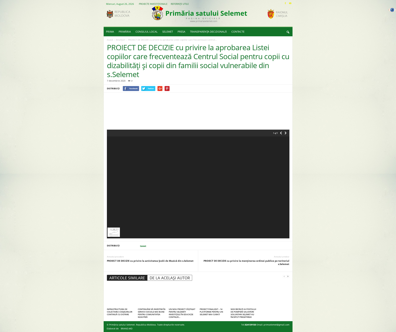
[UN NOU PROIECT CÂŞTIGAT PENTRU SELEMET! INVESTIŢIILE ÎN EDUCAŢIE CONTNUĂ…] (183, 295)
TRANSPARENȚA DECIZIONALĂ (208, 31)
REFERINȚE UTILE (180, 3)
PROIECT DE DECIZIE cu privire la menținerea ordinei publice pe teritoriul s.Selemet (246, 262)
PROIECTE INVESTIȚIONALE (153, 3)
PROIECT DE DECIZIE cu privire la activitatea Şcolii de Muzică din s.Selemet (150, 260)
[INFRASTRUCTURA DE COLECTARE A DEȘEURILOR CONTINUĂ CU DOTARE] (121, 295)
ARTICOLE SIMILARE (127, 277)
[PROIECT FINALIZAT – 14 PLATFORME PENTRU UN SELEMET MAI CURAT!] (214, 295)
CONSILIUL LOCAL (147, 31)
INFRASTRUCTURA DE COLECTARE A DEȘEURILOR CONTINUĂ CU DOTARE (119, 312)
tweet (143, 246)
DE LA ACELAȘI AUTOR (170, 277)
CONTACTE (237, 31)
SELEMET (167, 31)
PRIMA (110, 31)
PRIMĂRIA (125, 31)
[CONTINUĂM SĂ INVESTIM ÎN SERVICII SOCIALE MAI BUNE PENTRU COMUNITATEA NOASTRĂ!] (152, 295)
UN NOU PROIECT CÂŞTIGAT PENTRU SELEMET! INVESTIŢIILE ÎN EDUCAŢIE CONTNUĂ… (182, 313)
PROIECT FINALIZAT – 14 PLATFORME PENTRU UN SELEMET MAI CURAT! (211, 312)
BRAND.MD (126, 328)
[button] (287, 31)
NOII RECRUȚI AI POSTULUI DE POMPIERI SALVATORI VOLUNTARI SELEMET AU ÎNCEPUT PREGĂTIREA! (243, 313)
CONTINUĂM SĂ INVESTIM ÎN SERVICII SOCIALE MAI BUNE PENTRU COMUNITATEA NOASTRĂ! (151, 313)
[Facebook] (285, 3)
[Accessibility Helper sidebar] (392, 10)
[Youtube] (290, 3)
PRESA (181, 31)
